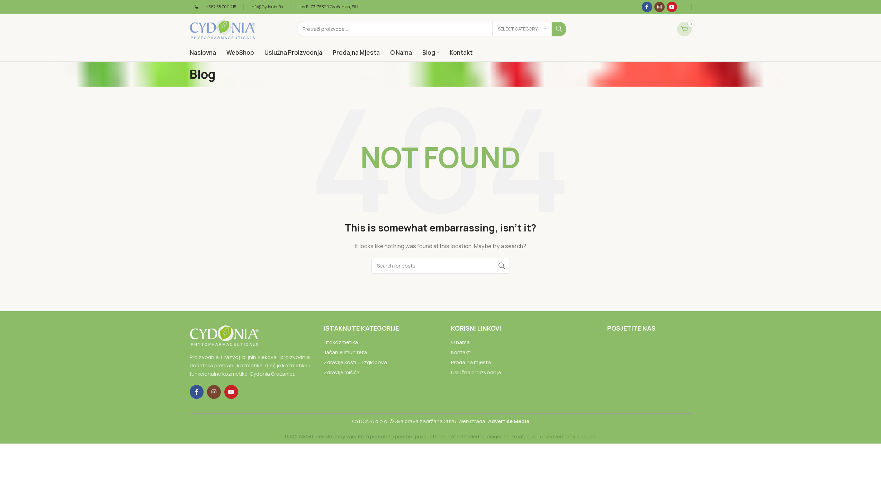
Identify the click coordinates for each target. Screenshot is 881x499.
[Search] (559, 29)
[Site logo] (222, 28)
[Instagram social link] (659, 7)
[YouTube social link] (672, 7)
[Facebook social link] (647, 7)
